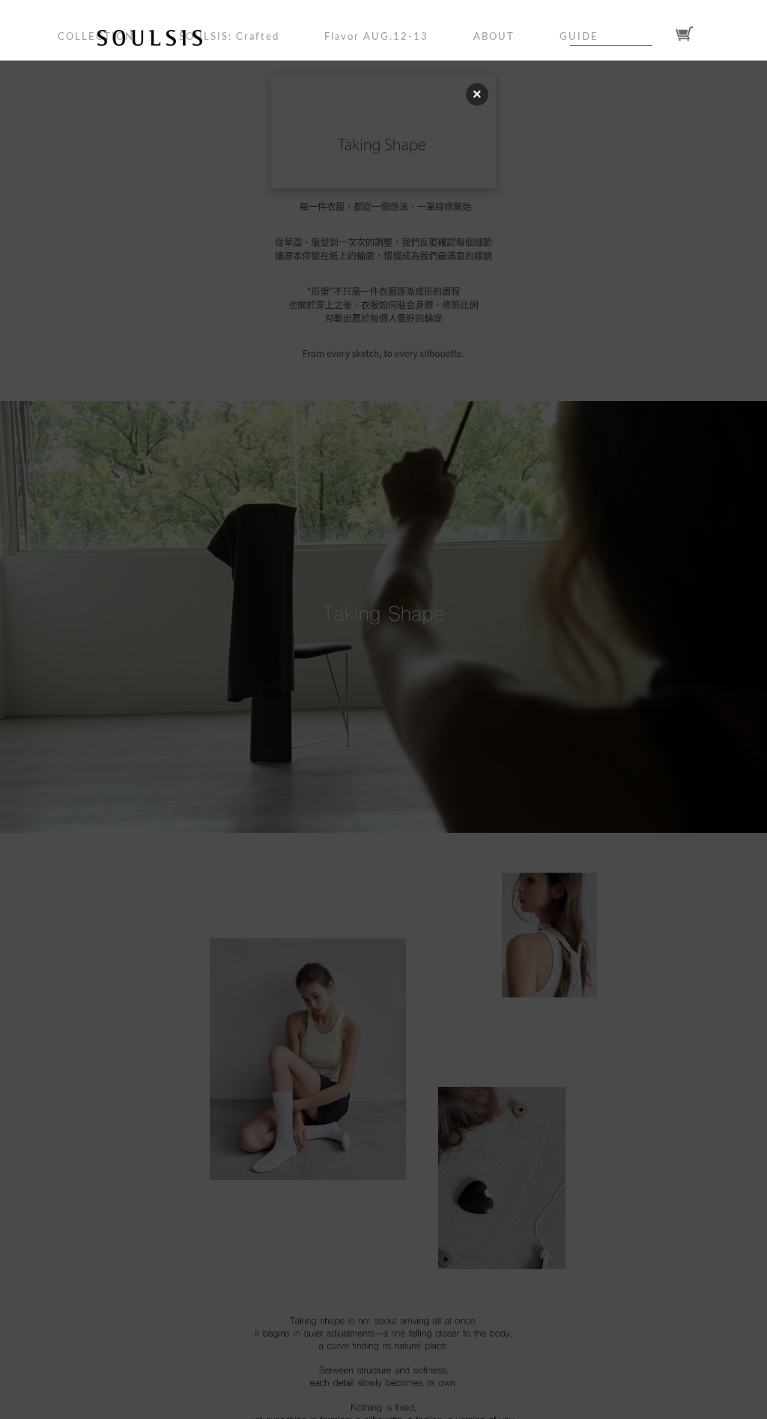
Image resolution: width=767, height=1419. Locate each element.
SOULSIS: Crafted (229, 37)
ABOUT (494, 37)
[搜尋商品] (661, 34)
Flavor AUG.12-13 (376, 37)
